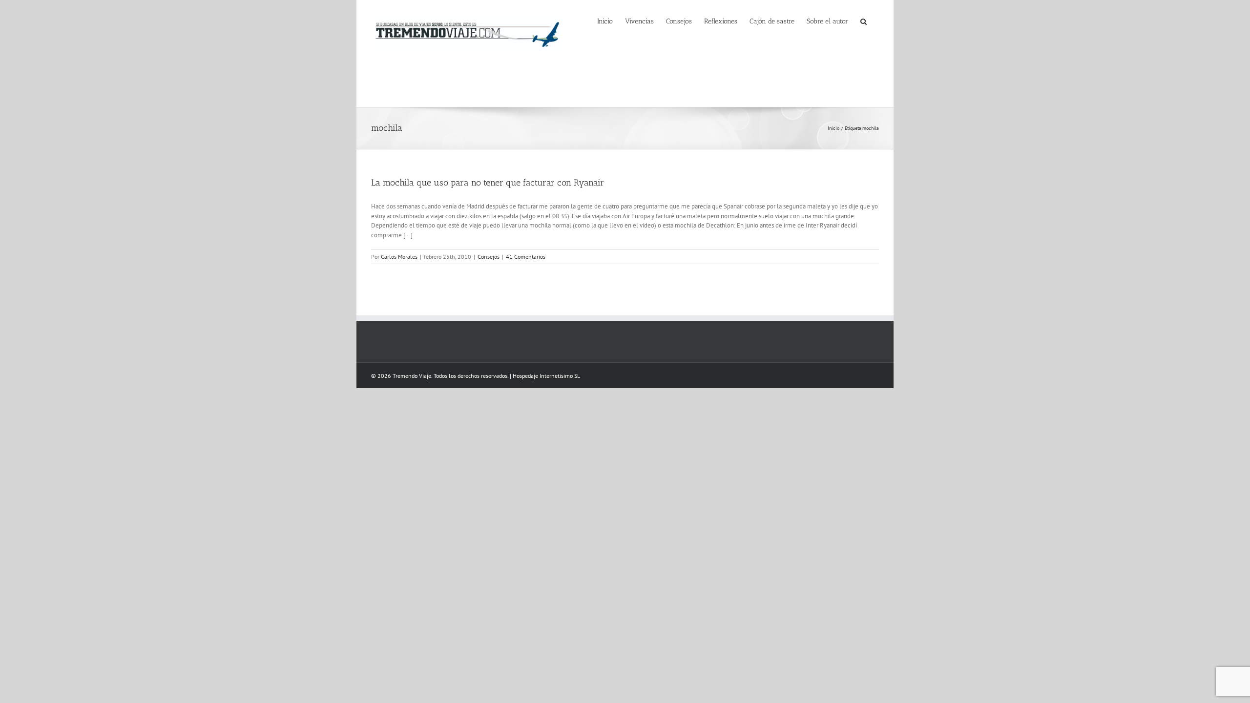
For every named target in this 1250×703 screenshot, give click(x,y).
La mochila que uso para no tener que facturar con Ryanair (487, 182)
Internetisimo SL (560, 375)
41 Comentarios (525, 256)
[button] (863, 20)
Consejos (489, 256)
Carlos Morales (399, 256)
